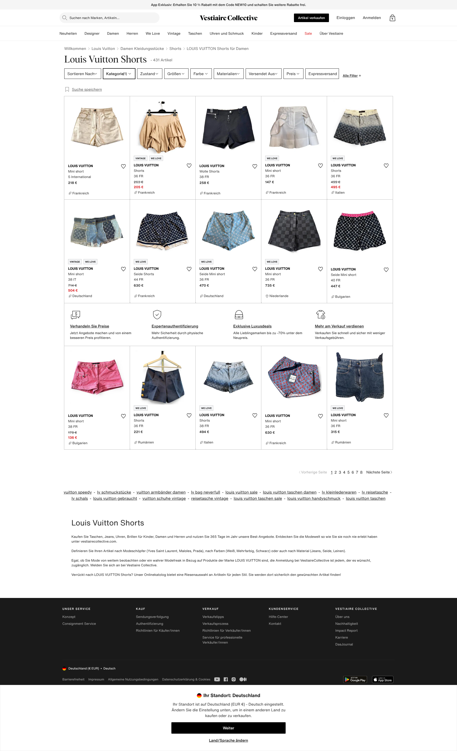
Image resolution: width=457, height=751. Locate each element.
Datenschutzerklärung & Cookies (186, 679)
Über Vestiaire (331, 33)
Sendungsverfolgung (152, 616)
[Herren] (142, 33)
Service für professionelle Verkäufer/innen (222, 640)
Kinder (257, 33)
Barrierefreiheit (73, 679)
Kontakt (275, 623)
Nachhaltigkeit (346, 623)
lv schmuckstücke (114, 492)
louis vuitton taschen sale (258, 498)
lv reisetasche (375, 492)
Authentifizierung (149, 623)
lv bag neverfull (205, 492)
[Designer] (103, 33)
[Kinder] (266, 33)
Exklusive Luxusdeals (252, 326)
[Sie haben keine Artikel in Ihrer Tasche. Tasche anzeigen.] (392, 17)
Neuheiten (68, 33)
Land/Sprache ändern (228, 740)
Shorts (175, 48)
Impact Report (346, 630)
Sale (308, 33)
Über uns (342, 616)
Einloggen (346, 17)
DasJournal (344, 644)
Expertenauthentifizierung (175, 326)
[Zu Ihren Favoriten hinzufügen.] (123, 166)
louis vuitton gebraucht (115, 498)
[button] (392, 17)
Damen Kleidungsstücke (142, 48)
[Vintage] (184, 33)
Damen (113, 33)
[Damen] (123, 33)
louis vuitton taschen (365, 498)
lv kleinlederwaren (339, 492)
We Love (153, 33)
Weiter (228, 728)
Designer (91, 33)
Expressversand (283, 33)
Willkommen (75, 48)
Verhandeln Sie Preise (89, 326)
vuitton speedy (78, 492)
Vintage (174, 33)
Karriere (341, 637)
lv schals (80, 498)
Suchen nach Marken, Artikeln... (94, 17)
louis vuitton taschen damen (289, 492)
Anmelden (372, 17)
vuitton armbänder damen (160, 492)
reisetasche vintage (209, 498)
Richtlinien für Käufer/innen (158, 630)
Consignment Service (79, 623)
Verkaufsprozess (215, 623)
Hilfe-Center (278, 616)
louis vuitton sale (241, 492)
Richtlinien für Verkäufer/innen (226, 630)
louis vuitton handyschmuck (314, 498)
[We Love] (164, 33)
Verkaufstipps (213, 616)
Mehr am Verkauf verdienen (339, 326)
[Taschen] (206, 33)
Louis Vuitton (103, 48)
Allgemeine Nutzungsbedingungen (133, 679)
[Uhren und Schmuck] (248, 33)
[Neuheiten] (81, 33)
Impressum (96, 679)
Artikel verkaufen (311, 17)
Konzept (68, 616)
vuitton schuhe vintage (164, 498)
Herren (132, 33)
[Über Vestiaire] (347, 33)
